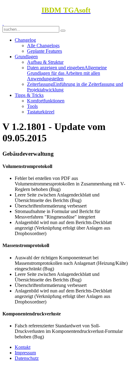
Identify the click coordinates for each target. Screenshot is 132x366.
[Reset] (62, 31)
